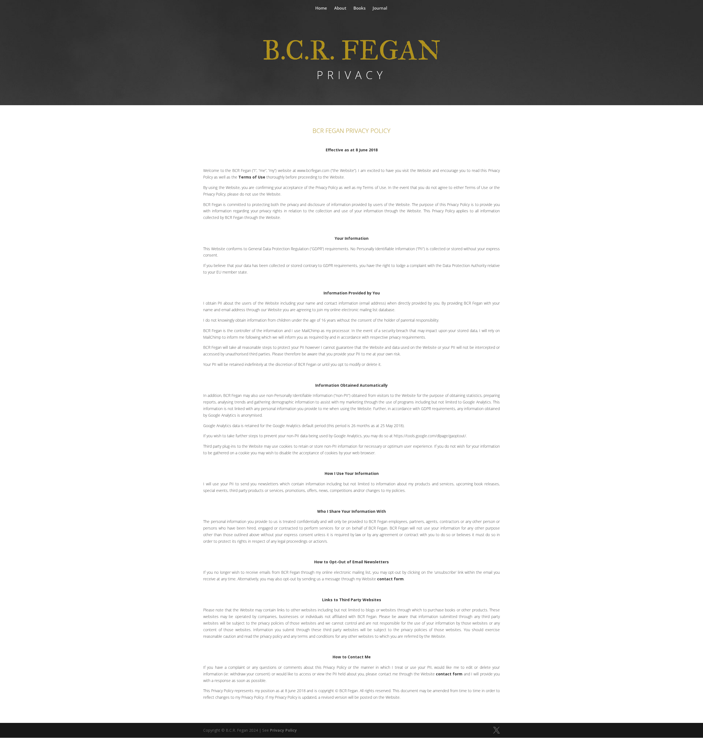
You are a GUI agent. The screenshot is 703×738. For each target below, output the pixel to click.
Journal (380, 8)
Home (321, 8)
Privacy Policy (283, 730)
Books (359, 8)
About (340, 8)
